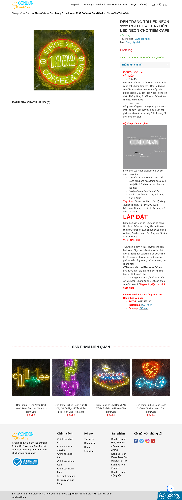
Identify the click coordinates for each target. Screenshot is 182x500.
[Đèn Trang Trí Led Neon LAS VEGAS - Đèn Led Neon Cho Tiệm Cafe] (71, 377)
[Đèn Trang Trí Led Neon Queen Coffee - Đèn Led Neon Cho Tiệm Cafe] (151, 377)
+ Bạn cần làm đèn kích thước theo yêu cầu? (142, 57)
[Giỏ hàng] (166, 5)
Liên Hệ (143, 4)
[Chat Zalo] (177, 496)
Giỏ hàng (89, 451)
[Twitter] (141, 441)
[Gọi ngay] (162, 496)
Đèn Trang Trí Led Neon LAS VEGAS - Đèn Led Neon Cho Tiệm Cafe (71, 408)
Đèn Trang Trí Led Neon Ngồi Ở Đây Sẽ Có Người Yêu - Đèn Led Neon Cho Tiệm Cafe (31, 408)
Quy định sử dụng (66, 476)
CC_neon (147, 305)
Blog (125, 4)
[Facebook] (136, 441)
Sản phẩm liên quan (91, 347)
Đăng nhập (90, 443)
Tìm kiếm (89, 439)
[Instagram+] (147, 441)
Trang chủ (74, 4)
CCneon (143, 308)
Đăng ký (88, 447)
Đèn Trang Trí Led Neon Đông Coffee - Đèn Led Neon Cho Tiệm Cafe (111, 408)
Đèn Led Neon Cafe (36, 13)
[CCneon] (22, 4)
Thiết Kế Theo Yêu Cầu (108, 4)
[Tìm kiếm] (153, 5)
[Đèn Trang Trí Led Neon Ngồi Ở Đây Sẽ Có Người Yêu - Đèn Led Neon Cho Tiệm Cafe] (31, 377)
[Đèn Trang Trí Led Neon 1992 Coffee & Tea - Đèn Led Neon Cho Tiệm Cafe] (64, 60)
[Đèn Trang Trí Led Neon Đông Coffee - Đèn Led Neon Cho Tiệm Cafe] (111, 377)
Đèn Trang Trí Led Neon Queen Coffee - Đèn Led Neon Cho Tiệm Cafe (151, 408)
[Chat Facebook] (170, 496)
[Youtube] (153, 441)
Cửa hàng (87, 4)
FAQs (133, 4)
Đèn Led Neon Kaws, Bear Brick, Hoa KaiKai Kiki (120, 457)
